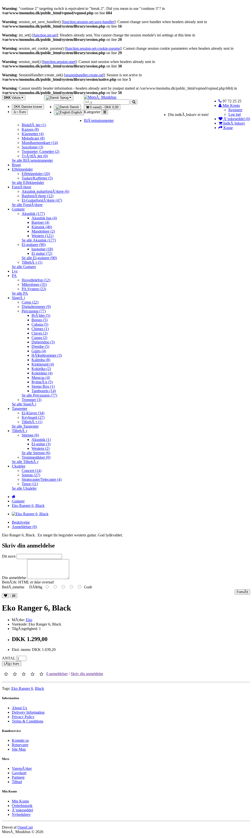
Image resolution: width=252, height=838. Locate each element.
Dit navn (9, 556)
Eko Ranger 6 (22, 688)
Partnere (18, 777)
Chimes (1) (40, 329)
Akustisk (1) (41, 439)
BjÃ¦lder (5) (41, 315)
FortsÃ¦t (242, 592)
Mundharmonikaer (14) (40, 143)
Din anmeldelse (14, 578)
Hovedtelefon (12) (36, 280)
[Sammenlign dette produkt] (13, 595)
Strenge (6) (30, 435)
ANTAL (8, 658)
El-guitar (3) (41, 444)
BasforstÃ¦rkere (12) (37, 196)
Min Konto (20, 801)
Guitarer (18, 209)
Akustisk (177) (33, 213)
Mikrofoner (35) (34, 284)
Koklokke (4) (42, 373)
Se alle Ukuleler (24, 488)
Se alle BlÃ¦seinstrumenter (32, 160)
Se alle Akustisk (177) (39, 240)
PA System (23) (34, 289)
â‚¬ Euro (20, 112)
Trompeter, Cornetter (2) (40, 151)
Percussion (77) (34, 311)
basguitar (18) (42, 249)
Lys (14, 271)
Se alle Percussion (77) (39, 395)
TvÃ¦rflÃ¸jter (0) (35, 156)
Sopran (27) (31, 475)
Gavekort (19, 773)
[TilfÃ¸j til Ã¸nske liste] (5, 595)
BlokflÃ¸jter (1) (34, 125)
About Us (19, 708)
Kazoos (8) (30, 129)
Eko (29, 620)
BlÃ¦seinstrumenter (99, 120)
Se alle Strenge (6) (36, 453)
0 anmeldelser (57, 674)
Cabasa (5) (40, 324)
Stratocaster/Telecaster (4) (42, 479)
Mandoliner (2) (43, 231)
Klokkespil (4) (43, 364)
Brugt (16, 165)
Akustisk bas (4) (44, 218)
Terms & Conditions (27, 721)
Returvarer (20, 745)
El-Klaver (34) (33, 413)
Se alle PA (20, 293)
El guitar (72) (42, 253)
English (76, 112)
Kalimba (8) (41, 360)
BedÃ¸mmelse (13, 587)
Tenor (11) (30, 484)
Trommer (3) (31, 400)
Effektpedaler (22, 169)
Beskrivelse (21, 522)
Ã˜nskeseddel (22, 810)
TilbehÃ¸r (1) (32, 262)
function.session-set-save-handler (88, 22)
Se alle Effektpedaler (28, 182)
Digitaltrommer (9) (36, 307)
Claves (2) (39, 333)
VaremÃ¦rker (22, 768)
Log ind (234, 114)
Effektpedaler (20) (36, 174)
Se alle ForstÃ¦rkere (27, 205)
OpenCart (25, 827)
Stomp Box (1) (43, 386)
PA (14, 276)
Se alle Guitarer (24, 267)
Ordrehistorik (22, 806)
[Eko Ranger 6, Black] (30, 514)
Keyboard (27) (33, 417)
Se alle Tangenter (25, 426)
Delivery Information (28, 712)
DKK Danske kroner (28, 107)
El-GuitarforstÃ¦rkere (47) (42, 200)
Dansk (74, 107)
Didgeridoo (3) (43, 342)
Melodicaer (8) (33, 138)
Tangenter (19, 408)
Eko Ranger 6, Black (28, 505)
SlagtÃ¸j (18, 298)
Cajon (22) (30, 302)
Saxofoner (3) (32, 147)
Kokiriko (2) (41, 369)
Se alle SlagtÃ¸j (24, 404)
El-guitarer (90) (34, 244)
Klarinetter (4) (33, 134)
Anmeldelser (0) (24, 527)
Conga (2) (39, 338)
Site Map (19, 749)
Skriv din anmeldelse (87, 674)
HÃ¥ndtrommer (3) (47, 355)
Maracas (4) (41, 377)
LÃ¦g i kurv (11, 663)
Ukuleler (18, 466)
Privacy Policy (23, 717)
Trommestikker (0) (36, 457)
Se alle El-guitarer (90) (39, 258)
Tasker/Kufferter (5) (37, 178)
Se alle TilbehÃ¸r (25, 462)
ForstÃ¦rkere (21, 187)
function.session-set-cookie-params (93, 48)
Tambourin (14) (44, 391)
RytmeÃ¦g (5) (42, 382)
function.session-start (59, 62)
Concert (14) (31, 470)
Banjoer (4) (40, 222)
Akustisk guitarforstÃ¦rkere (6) (45, 191)
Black (39, 688)
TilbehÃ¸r (19, 431)
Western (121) (42, 236)
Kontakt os (20, 740)
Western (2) (40, 448)
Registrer (235, 110)
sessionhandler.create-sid (84, 75)
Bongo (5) (39, 320)
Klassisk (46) (42, 227)
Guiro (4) (39, 351)
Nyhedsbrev (21, 814)
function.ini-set (45, 35)
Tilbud (17, 782)
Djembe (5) (40, 346)
